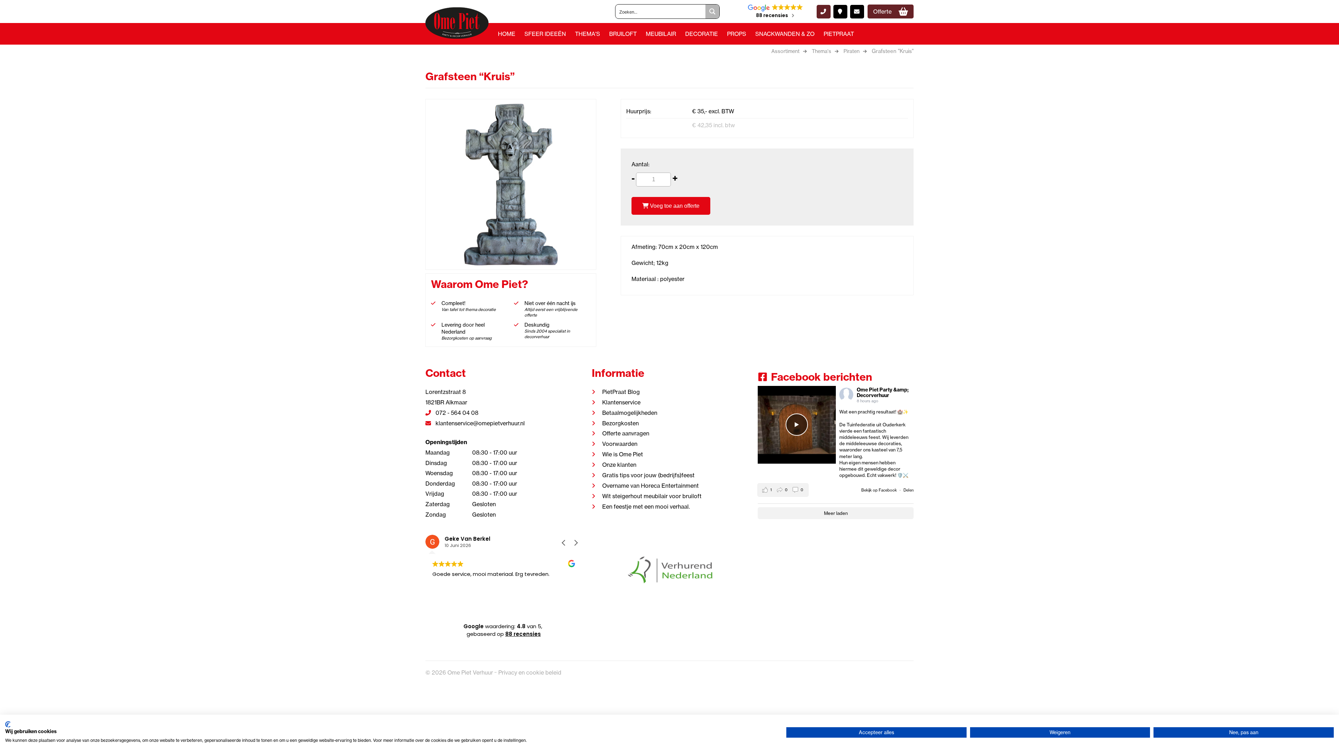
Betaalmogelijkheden (629, 412)
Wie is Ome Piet (622, 454)
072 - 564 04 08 (456, 412)
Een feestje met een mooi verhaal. (646, 506)
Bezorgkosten (620, 423)
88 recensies (523, 634)
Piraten (852, 51)
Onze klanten (619, 464)
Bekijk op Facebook (879, 490)
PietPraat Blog (621, 391)
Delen (908, 490)
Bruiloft (623, 33)
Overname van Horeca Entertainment (650, 485)
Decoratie (701, 33)
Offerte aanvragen (625, 433)
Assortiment (785, 51)
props (736, 33)
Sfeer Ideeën (545, 33)
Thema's (587, 33)
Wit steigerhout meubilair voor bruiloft (652, 496)
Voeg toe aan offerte (674, 206)
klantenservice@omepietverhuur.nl (479, 423)
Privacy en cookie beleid (529, 672)
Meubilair (661, 33)
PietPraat (839, 33)
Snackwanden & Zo (785, 33)
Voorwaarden (619, 443)
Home (506, 33)
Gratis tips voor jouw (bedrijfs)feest (648, 475)
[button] (575, 543)
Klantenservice (621, 402)
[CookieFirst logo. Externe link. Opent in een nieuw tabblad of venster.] (7, 724)
